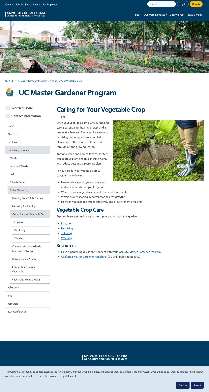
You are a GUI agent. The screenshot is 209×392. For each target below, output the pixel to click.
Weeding (66, 238)
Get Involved (177, 14)
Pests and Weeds (19, 166)
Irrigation (66, 223)
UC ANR (9, 80)
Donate (196, 4)
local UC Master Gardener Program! (140, 252)
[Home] (25, 15)
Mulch (13, 158)
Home (11, 126)
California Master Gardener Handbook (84, 256)
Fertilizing (67, 228)
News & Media (195, 14)
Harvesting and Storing (24, 259)
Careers (9, 4)
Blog (10, 295)
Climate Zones (17, 182)
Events (36, 4)
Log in (182, 4)
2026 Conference (17, 311)
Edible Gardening (19, 190)
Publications (14, 287)
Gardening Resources (19, 150)
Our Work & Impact (154, 14)
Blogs (28, 4)
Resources (13, 303)
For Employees (50, 4)
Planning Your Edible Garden (27, 198)
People (19, 4)
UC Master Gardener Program (32, 80)
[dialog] (104, 379)
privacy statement (66, 376)
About (137, 14)
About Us (12, 134)
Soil (12, 174)
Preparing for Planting (24, 206)
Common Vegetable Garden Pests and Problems (27, 249)
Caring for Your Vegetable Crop (29, 214)
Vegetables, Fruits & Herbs (26, 279)
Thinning (66, 233)
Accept (197, 385)
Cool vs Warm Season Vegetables (24, 269)
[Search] (174, 4)
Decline (183, 385)
